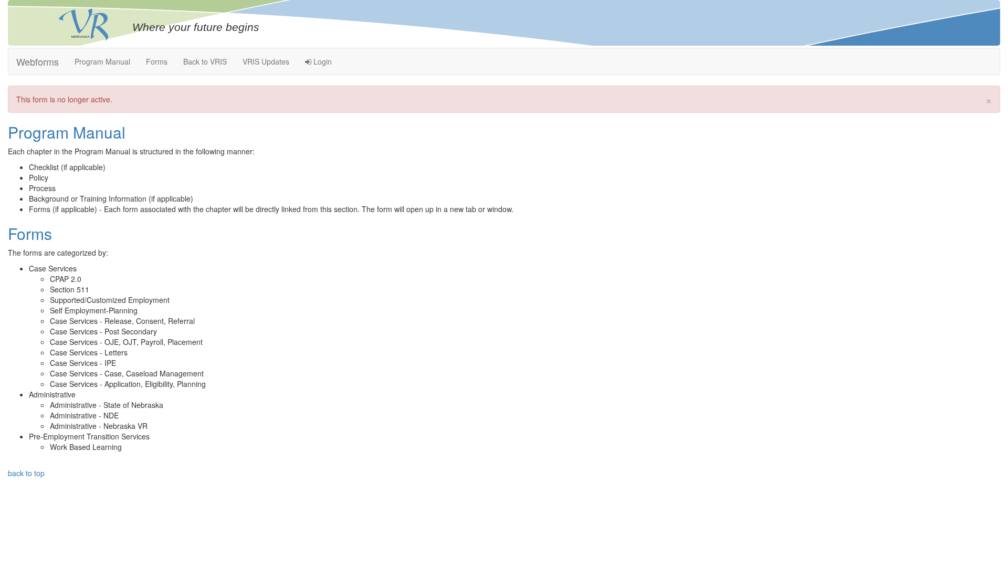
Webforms (37, 61)
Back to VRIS (205, 61)
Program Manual (102, 61)
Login (321, 61)
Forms (156, 61)
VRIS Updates (266, 61)
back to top (26, 473)
